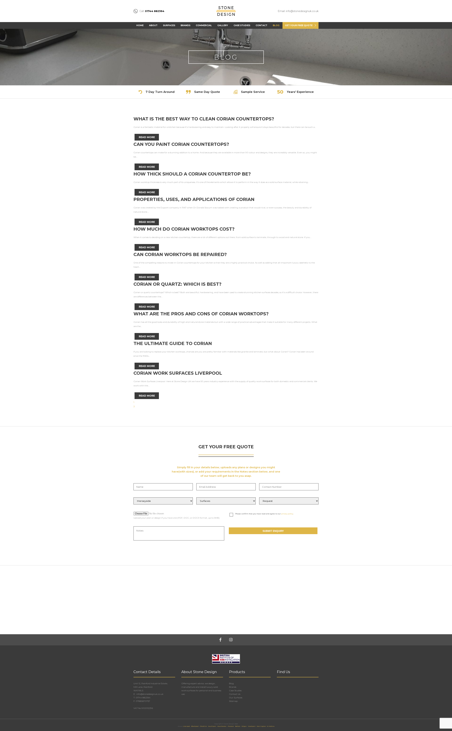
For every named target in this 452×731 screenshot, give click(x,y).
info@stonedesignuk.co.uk (149, 694)
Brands (185, 25)
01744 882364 (143, 697)
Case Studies (242, 25)
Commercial (204, 25)
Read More (147, 137)
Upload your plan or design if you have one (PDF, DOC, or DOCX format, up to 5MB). (176, 517)
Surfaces (169, 25)
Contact (261, 25)
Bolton (237, 726)
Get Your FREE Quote (299, 25)
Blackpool (195, 726)
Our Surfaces (235, 697)
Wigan (244, 726)
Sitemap (233, 701)
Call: (151, 11)
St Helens (270, 726)
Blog (276, 25)
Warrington (261, 726)
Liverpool (186, 726)
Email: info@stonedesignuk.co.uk (298, 11)
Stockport (251, 726)
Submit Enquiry (273, 531)
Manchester (222, 726)
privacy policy (287, 514)
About (153, 25)
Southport (212, 726)
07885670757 (143, 701)
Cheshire (203, 726)
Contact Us (234, 694)
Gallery (222, 25)
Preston (231, 726)
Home (140, 25)
